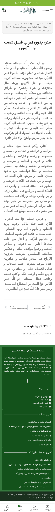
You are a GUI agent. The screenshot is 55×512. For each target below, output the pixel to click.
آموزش (40, 23)
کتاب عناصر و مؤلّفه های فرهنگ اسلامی (34, 469)
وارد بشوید (26, 333)
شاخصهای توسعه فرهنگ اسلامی (37, 482)
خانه (49, 23)
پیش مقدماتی (13, 23)
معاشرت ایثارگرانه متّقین (41, 431)
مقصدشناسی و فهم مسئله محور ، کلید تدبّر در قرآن (29, 464)
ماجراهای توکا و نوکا (43, 460)
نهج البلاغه (28, 23)
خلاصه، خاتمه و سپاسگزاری (39, 422)
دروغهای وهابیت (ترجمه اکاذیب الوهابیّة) (33, 473)
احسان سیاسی (45, 444)
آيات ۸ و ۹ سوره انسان (41, 435)
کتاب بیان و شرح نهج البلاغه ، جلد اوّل (35, 486)
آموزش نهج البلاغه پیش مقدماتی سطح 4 (29, 27)
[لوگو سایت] (27, 10)
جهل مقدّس (46, 478)
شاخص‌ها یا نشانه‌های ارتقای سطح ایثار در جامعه (30, 426)
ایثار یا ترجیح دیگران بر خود (39, 440)
